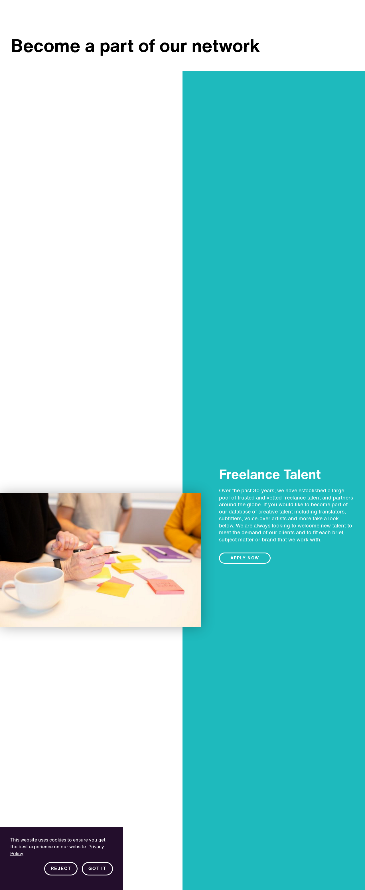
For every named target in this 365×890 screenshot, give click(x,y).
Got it (97, 869)
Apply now (244, 558)
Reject (61, 869)
